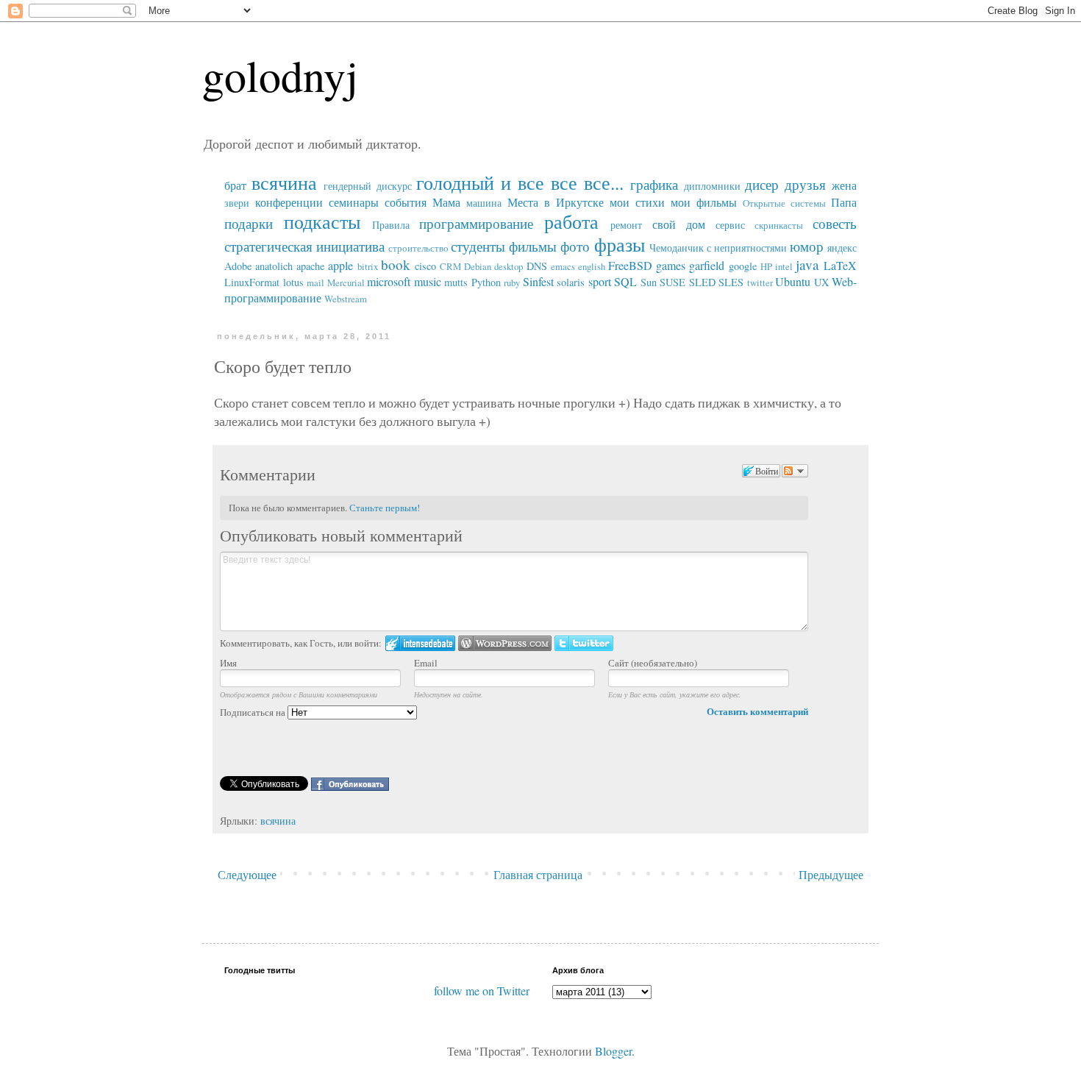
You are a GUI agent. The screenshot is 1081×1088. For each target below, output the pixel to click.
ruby (512, 282)
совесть (835, 223)
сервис (730, 225)
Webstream (345, 298)
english (591, 266)
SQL (625, 281)
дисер (762, 184)
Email (426, 662)
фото (575, 246)
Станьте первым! (384, 507)
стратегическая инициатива (304, 246)
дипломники (712, 186)
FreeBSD (630, 265)
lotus (293, 282)
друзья (805, 184)
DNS (537, 266)
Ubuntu (792, 281)
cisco (425, 266)
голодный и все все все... (519, 182)
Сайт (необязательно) (652, 662)
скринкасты (778, 225)
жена (844, 185)
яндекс (842, 248)
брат (235, 185)
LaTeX (840, 265)
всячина (284, 182)
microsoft (388, 281)
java (807, 264)
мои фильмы (704, 202)
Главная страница (537, 874)
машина (484, 203)
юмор (807, 246)
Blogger (613, 1051)
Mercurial (346, 282)
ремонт (626, 225)
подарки (248, 223)
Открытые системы (784, 203)
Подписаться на (254, 712)
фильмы (533, 246)
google (743, 266)
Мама (446, 202)
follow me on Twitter (481, 990)
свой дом (678, 224)
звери (236, 203)
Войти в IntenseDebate (420, 643)
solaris (571, 282)
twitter (760, 282)
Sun (649, 282)
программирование (476, 223)
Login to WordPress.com (505, 643)
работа (571, 221)
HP (766, 266)
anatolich (274, 266)
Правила (391, 225)
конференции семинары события (341, 202)
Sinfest (538, 281)
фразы (619, 244)
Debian (477, 266)
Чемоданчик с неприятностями (718, 248)
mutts (456, 282)
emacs (563, 266)
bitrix (367, 266)
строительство (418, 248)
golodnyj (280, 75)
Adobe (237, 266)
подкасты (322, 221)
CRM (450, 266)
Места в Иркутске (555, 202)
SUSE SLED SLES (701, 282)
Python (486, 282)
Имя (228, 662)
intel (784, 266)
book (395, 264)
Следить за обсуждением (795, 470)
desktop (508, 266)
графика (654, 184)
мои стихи (637, 202)
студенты (478, 246)
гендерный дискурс (368, 186)
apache (310, 266)
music (427, 281)
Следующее (247, 874)
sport (599, 281)
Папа (844, 202)
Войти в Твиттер (583, 643)
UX (821, 282)
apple (340, 265)
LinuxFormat (251, 282)
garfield (706, 265)
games (670, 265)
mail (315, 282)
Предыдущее (831, 874)
